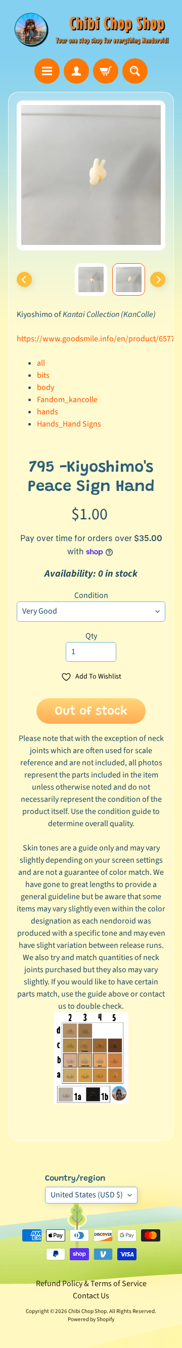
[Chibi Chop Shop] (91, 29)
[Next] (157, 279)
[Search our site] (135, 71)
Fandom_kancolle (67, 399)
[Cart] (105, 71)
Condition (91, 595)
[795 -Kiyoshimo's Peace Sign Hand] (128, 279)
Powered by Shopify (91, 1319)
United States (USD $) (87, 1194)
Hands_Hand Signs (69, 424)
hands (47, 411)
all (41, 363)
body (45, 387)
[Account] (76, 71)
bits (43, 375)
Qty (91, 636)
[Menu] (47, 71)
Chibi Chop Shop (87, 1311)
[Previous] (24, 279)
